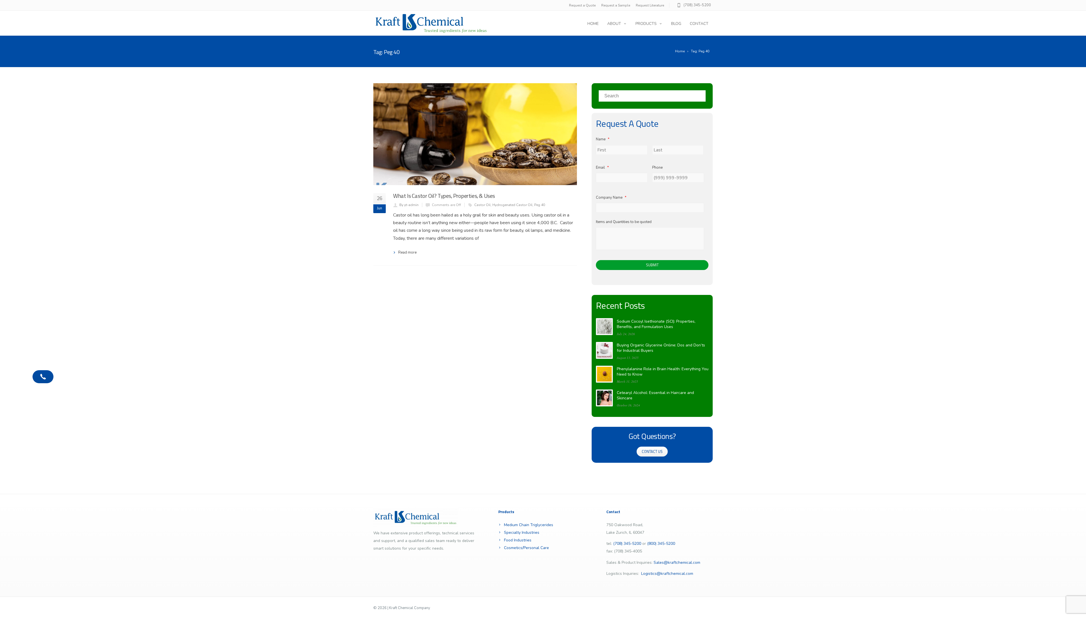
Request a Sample (615, 5)
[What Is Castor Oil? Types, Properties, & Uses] (475, 134)
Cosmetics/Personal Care (526, 547)
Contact (699, 23)
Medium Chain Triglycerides (528, 525)
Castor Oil (482, 205)
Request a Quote (582, 5)
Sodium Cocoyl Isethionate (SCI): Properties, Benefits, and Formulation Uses (656, 324)
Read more (407, 252)
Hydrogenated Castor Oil (512, 205)
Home (593, 23)
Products (646, 23)
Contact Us (652, 451)
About (614, 23)
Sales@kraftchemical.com (677, 562)
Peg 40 (539, 205)
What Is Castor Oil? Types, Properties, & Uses (444, 195)
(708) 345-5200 (697, 5)
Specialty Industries (521, 532)
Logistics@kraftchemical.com (667, 573)
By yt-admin (409, 205)
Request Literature (650, 5)
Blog (676, 23)
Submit (652, 265)
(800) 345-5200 (661, 543)
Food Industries (517, 540)
